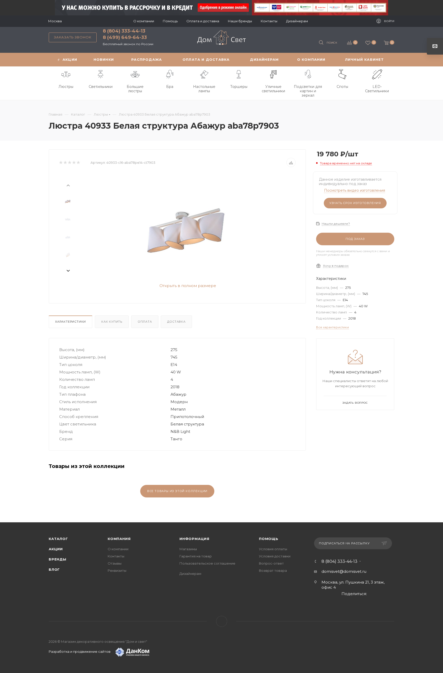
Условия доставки (274, 556)
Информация (194, 539)
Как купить (111, 321)
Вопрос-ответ (271, 563)
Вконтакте (221, 621)
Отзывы (115, 563)
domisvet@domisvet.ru (343, 571)
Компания (119, 539)
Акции (56, 549)
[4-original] (186, 227)
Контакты (116, 556)
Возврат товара (273, 570)
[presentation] (68, 185)
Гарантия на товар (195, 556)
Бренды (57, 559)
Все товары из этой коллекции (177, 491)
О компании (118, 549)
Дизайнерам (190, 574)
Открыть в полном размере (187, 285)
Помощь (268, 539)
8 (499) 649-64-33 (125, 37)
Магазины (188, 549)
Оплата (145, 321)
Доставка (176, 321)
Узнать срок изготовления (355, 203)
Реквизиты (117, 570)
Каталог (58, 539)
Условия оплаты (273, 549)
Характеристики (70, 321)
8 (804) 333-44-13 (124, 31)
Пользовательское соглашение (207, 563)
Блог (54, 569)
